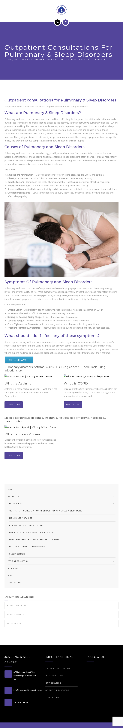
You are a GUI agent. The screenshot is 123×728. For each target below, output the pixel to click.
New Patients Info (16, 606)
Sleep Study (14, 568)
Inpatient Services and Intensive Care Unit (34, 539)
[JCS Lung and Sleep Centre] (62, 9)
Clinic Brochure (16, 615)
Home (8, 60)
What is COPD (76, 383)
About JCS (13, 496)
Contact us (14, 582)
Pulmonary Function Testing (26, 525)
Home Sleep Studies (20, 518)
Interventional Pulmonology (27, 547)
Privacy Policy (54, 676)
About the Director (57, 690)
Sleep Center (17, 554)
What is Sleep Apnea (22, 434)
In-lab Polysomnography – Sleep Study (32, 532)
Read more (13, 404)
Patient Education (18, 561)
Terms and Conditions (58, 668)
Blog (11, 575)
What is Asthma (18, 383)
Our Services (22, 60)
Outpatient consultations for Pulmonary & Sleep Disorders (45, 511)
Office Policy (14, 624)
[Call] (57, 22)
